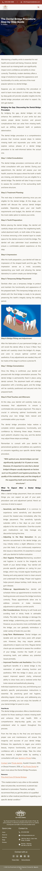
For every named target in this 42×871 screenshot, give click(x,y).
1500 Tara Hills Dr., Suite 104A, (29, 839)
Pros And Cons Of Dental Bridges (14, 777)
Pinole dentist (17, 763)
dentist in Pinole (25, 758)
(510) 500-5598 (25, 832)
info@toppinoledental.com (28, 835)
